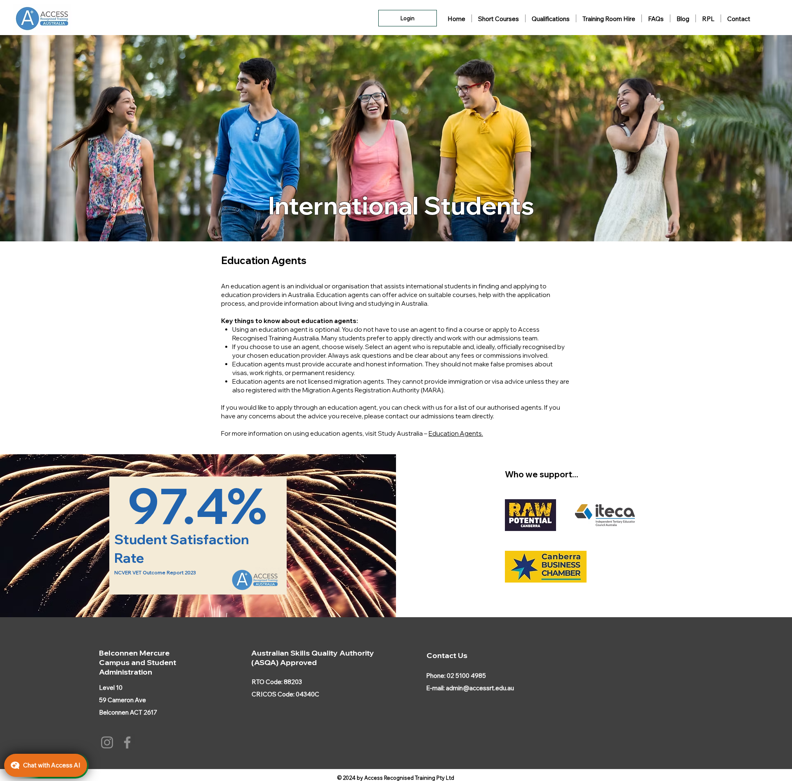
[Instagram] (107, 742)
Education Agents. (456, 433)
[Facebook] (127, 742)
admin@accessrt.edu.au (480, 688)
